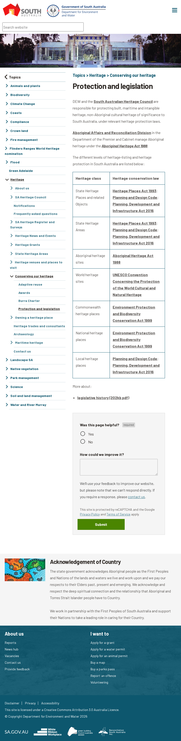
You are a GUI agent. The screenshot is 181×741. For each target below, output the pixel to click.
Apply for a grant (102, 643)
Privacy (30, 703)
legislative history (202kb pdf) (103, 397)
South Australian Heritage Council (123, 101)
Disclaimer (12, 703)
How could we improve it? (102, 454)
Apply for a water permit (107, 649)
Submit (101, 524)
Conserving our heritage (133, 75)
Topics (79, 75)
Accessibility (50, 703)
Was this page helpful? (100, 424)
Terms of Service (118, 514)
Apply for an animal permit (109, 656)
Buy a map (97, 662)
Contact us (13, 662)
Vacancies (12, 656)
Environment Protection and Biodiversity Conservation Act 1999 (134, 314)
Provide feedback (17, 669)
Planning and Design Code (135, 197)
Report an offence (103, 676)
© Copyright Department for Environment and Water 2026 (46, 716)
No (90, 442)
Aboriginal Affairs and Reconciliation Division (112, 132)
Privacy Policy (90, 514)
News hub (11, 649)
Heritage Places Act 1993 (134, 190)
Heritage (97, 75)
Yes (91, 434)
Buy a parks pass (102, 669)
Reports (10, 643)
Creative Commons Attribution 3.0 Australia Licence (81, 710)
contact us (136, 496)
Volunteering (99, 682)
